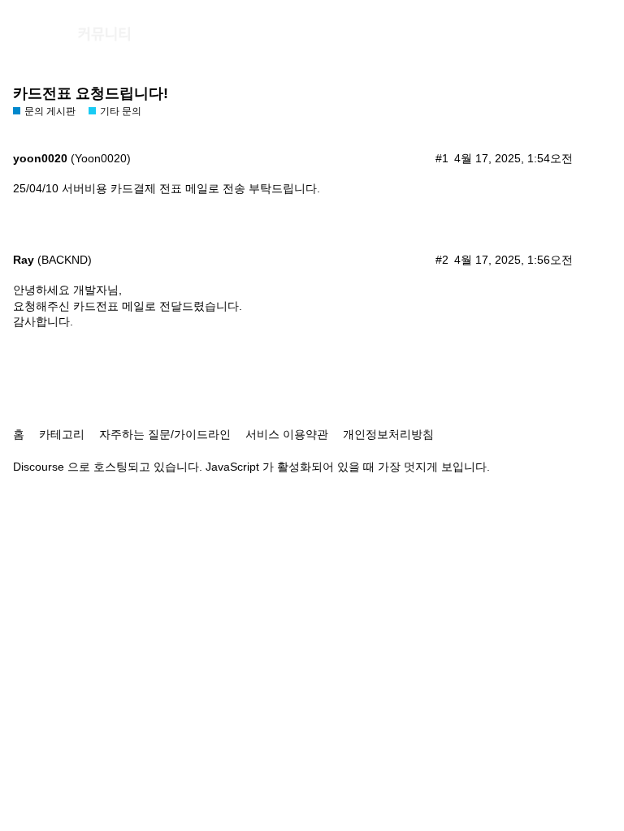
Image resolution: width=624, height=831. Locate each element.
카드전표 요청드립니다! (90, 93)
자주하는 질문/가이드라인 (165, 434)
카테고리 (61, 434)
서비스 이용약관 (286, 434)
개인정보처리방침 (388, 434)
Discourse (38, 466)
